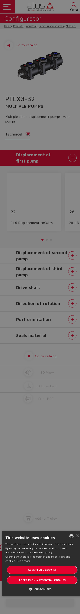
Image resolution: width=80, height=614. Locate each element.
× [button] (77, 536)
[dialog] (40, 307)
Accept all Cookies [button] (42, 569)
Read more (24, 560)
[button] (42, 589)
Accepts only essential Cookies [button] (42, 580)
